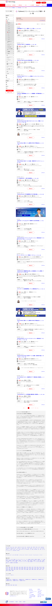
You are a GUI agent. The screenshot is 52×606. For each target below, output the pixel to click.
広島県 (17, 569)
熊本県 (40, 569)
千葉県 (35, 567)
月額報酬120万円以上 (22, 580)
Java (9, 26)
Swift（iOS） (19, 548)
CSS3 (39, 547)
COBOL (20, 549)
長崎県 (38, 569)
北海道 (7, 567)
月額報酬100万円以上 (9, 580)
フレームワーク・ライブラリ (9, 57)
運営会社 (30, 597)
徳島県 (22, 569)
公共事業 (43, 560)
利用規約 (16, 601)
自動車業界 (10, 560)
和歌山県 (38, 568)
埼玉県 (32, 567)
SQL (38, 549)
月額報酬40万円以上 (9, 579)
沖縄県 (13, 570)
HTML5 (34, 547)
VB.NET (31, 548)
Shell (40, 549)
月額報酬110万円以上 (16, 580)
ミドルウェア (9, 59)
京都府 (41, 568)
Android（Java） (24, 548)
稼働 (6, 82)
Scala (9, 28)
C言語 (7, 549)
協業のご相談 (39, 596)
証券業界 (35, 559)
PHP (8, 24)
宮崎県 (7, 570)
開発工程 (7, 86)
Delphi (11, 549)
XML (31, 547)
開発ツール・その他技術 (9, 64)
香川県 (25, 569)
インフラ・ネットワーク (9, 66)
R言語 (32, 549)
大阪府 (43, 568)
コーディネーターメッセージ (33, 591)
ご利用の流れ (39, 591)
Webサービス (8, 559)
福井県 (12, 568)
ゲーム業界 (7, 561)
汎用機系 (9, 51)
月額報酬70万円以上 (28, 579)
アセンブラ (43, 549)
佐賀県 (35, 569)
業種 (6, 84)
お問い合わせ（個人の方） (41, 594)
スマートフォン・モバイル (10, 44)
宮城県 (14, 567)
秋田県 (17, 567)
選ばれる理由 (31, 590)
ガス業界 (28, 560)
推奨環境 (24, 601)
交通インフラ (8, 562)
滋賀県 (32, 568)
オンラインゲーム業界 (26, 561)
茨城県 (25, 567)
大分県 (43, 569)
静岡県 (22, 568)
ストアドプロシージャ (9, 550)
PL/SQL (14, 549)
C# (33, 548)
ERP (7, 71)
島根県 (12, 569)
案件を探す (30, 589)
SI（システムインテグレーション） (21, 559)
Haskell (18, 550)
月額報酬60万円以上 (21, 579)
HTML (36, 547)
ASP (41, 548)
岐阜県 (20, 568)
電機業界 (16, 560)
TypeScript (42, 547)
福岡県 (32, 569)
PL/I (24, 549)
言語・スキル (7, 19)
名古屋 (27, 568)
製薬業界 (13, 560)
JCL (30, 549)
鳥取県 (9, 569)
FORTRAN (35, 549)
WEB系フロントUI (10, 42)
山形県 (20, 567)
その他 (8, 53)
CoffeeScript (8, 548)
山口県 (20, 569)
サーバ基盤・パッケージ (9, 69)
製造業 (7, 560)
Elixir (9, 39)
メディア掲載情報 (31, 594)
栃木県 (27, 567)
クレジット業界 (43, 559)
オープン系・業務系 (10, 49)
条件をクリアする (9, 92)
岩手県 (12, 567)
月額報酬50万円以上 (15, 579)
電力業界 (31, 560)
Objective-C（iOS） (13, 548)
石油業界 (34, 560)
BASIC (43, 548)
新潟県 (43, 567)
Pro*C (17, 549)
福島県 (22, 567)
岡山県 (14, 569)
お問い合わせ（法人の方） (41, 595)
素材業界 (20, 560)
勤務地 (7, 17)
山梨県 (14, 568)
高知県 (30, 569)
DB (7, 55)
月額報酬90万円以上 (41, 579)
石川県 (9, 568)
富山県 (7, 568)
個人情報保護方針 (11, 601)
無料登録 (44, 2)
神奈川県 (40, 567)
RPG (22, 549)
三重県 (30, 568)
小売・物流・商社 (38, 560)
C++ (9, 549)
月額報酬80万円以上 (34, 579)
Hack (9, 37)
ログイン (39, 2)
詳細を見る (30, 54)
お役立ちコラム (40, 592)
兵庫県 (7, 569)
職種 (6, 75)
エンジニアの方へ (40, 590)
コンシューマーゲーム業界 (13, 561)
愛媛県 (27, 569)
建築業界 (11, 562)
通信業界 (31, 561)
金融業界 (29, 559)
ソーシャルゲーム (20, 561)
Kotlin (28, 548)
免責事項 (20, 601)
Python (9, 32)
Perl (21, 547)
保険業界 (39, 559)
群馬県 (30, 567)
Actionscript (14, 550)
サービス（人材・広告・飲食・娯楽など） (39, 561)
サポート (30, 593)
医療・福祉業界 (16, 562)
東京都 (38, 567)
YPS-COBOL (27, 549)
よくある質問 (39, 593)
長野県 (17, 568)
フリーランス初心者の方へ (38, 5)
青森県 (9, 567)
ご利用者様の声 (31, 592)
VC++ (39, 548)
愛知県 (25, 568)
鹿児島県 (10, 570)
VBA (35, 548)
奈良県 (35, 568)
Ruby (9, 30)
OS (7, 61)
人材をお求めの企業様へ (32, 595)
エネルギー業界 (24, 560)
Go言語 (19, 547)
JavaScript (28, 547)
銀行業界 (32, 559)
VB (36, 548)
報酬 (6, 77)
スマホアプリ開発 (12, 559)
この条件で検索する (9, 90)
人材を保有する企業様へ (32, 596)
